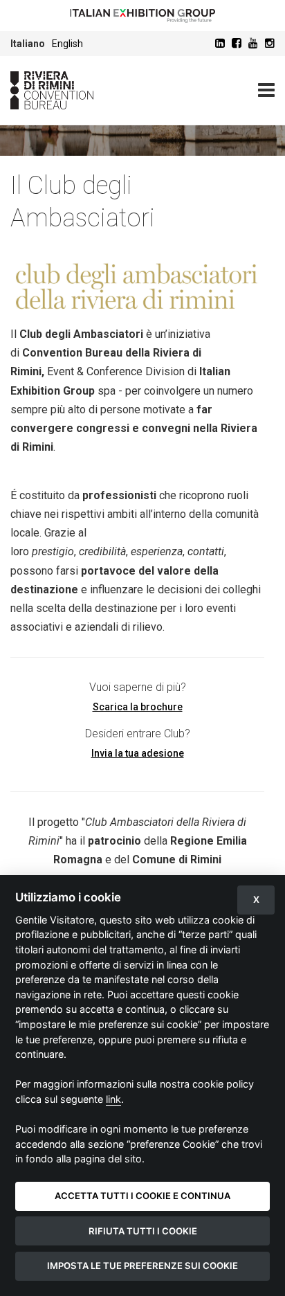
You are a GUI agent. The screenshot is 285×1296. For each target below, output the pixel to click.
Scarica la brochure (138, 706)
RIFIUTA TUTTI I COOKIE (143, 1230)
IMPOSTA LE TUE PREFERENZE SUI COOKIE (142, 1265)
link (113, 1099)
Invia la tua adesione (137, 753)
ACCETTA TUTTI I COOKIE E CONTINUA (142, 1195)
